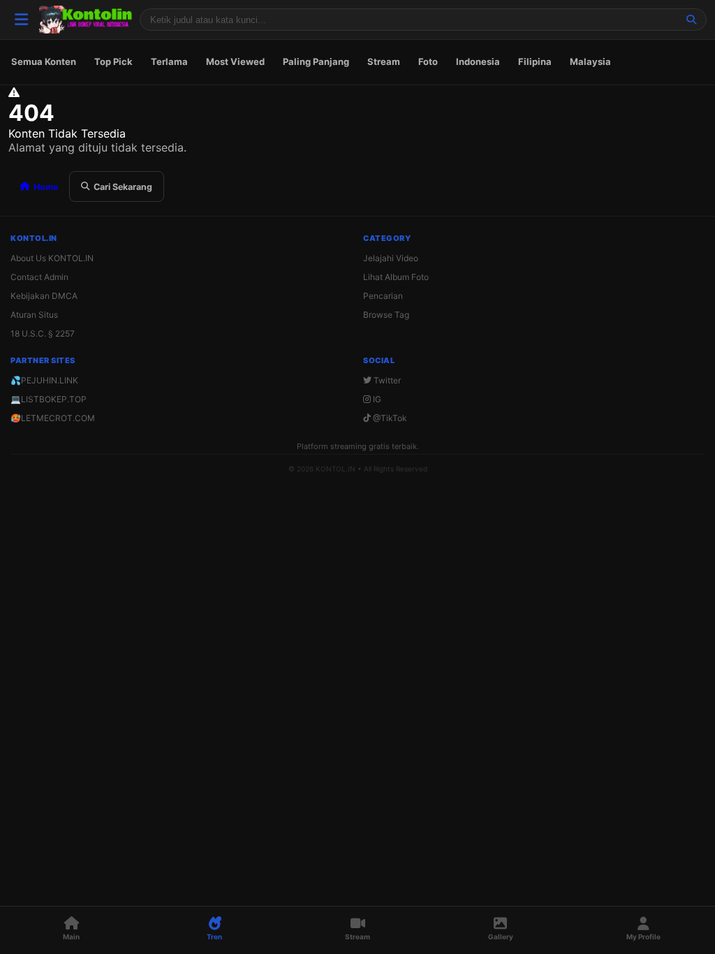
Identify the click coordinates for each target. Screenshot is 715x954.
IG (376, 399)
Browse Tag (386, 314)
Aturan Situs (34, 314)
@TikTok (389, 418)
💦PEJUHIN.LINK (44, 380)
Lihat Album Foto (396, 277)
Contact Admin (39, 277)
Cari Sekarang (123, 187)
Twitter (386, 380)
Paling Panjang (316, 61)
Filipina (535, 61)
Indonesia (478, 61)
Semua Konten (43, 61)
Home (46, 187)
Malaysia (590, 61)
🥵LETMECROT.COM (52, 418)
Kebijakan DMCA (44, 296)
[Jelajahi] (691, 19)
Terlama (169, 61)
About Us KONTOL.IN (52, 258)
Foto (428, 61)
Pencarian (383, 296)
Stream (383, 61)
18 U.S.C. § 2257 (42, 333)
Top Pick (113, 61)
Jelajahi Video (390, 258)
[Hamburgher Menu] (21, 19)
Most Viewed (235, 61)
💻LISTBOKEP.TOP (48, 399)
